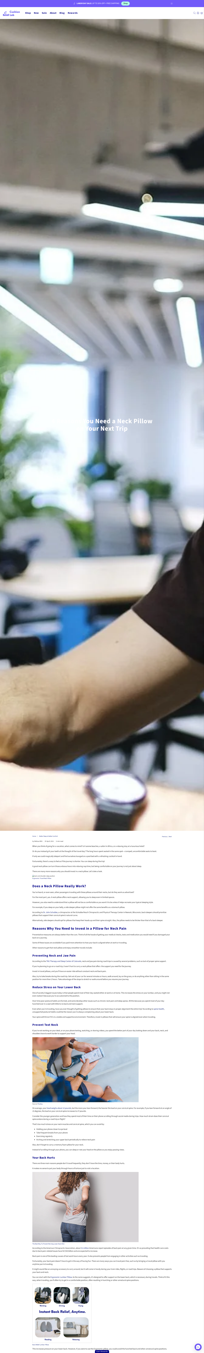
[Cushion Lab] (12, 13)
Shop (125, 3)
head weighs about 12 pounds (59, 1108)
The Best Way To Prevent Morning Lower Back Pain (48, 1244)
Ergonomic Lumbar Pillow (61, 1277)
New (36, 13)
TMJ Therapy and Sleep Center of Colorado (63, 961)
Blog (62, 13)
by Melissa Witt (37, 841)
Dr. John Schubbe (50, 912)
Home (34, 836)
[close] (171, 3)
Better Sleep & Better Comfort (48, 836)
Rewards (73, 13)
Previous (164, 836)
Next (170, 836)
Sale (44, 13)
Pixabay (40, 1104)
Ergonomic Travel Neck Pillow (41, 878)
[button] (198, 1347)
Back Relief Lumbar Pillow (40, 1345)
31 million (85, 1248)
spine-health (159, 1009)
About (53, 13)
